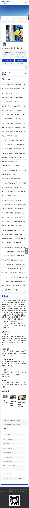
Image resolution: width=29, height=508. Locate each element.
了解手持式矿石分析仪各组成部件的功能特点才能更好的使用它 (14, 208)
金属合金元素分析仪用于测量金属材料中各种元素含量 (14, 123)
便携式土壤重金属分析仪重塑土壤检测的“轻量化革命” (14, 247)
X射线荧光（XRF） (21, 18)
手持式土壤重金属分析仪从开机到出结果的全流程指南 (14, 243)
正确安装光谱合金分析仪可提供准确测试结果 (13, 127)
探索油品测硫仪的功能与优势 (9, 161)
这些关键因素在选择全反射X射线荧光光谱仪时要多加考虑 (14, 230)
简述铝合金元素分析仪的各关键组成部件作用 (13, 148)
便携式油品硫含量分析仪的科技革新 (11, 195)
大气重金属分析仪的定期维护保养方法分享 (13, 178)
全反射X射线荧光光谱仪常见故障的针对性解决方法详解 (14, 255)
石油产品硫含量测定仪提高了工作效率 (11, 118)
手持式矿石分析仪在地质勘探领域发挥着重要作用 (14, 140)
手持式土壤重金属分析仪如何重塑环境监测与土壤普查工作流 (14, 264)
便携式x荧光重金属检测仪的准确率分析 (12, 200)
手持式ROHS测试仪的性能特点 (10, 136)
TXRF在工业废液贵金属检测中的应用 (11, 268)
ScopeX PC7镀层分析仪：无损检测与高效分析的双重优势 (14, 251)
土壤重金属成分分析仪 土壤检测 (14, 424)
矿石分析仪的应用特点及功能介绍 (10, 93)
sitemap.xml (16, 491)
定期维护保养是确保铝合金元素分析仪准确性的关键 (14, 153)
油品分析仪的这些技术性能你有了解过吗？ (13, 97)
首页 (9, 18)
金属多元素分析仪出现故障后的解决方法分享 (13, 114)
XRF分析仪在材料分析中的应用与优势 (11, 110)
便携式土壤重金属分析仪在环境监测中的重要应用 (14, 131)
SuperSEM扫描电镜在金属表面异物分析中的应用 (14, 238)
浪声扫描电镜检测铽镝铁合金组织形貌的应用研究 (14, 234)
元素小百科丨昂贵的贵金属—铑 (10, 101)
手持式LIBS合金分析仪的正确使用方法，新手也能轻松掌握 (14, 285)
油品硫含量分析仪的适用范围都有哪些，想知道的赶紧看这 (14, 88)
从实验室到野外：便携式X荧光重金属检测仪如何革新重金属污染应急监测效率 (14, 277)
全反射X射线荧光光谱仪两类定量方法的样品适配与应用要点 (14, 191)
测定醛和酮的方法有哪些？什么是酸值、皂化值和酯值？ (14, 84)
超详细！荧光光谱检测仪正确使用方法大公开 (13, 260)
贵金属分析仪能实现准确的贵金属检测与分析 (13, 106)
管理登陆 (7, 493)
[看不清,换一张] (13, 474)
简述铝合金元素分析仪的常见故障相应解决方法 (14, 204)
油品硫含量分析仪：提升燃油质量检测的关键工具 (14, 221)
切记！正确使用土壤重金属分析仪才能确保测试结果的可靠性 (14, 217)
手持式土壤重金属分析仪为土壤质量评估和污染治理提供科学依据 (14, 144)
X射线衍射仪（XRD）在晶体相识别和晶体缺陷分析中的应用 (14, 225)
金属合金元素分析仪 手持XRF (13, 420)
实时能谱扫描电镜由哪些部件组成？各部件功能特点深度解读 (14, 290)
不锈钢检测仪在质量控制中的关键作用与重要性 (14, 183)
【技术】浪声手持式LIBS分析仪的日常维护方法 (14, 170)
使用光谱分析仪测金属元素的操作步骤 (11, 187)
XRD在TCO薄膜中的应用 (8, 174)
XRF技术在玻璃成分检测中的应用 (10, 166)
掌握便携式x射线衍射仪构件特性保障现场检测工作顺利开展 (14, 272)
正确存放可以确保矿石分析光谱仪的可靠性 (13, 157)
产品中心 (14, 18)
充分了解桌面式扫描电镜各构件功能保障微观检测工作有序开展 (14, 281)
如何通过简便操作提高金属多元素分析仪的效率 (14, 213)
